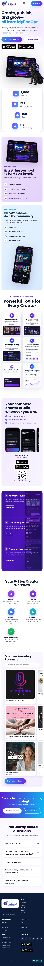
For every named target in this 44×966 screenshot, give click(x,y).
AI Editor (23, 908)
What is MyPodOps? (13, 843)
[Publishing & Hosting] (12, 349)
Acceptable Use (6, 942)
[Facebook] (22, 938)
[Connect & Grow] (32, 349)
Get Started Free (12, 811)
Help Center (4, 927)
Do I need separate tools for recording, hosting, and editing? (19, 852)
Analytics (23, 910)
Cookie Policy (5, 945)
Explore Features (31, 811)
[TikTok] (41, 938)
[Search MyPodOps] (28, 3)
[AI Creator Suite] (32, 324)
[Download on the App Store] (8, 46)
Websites (24, 913)
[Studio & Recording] (12, 324)
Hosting (23, 902)
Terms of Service (6, 940)
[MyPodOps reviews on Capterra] (37, 961)
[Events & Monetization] (12, 375)
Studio (23, 905)
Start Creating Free (11, 39)
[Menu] (24, 3)
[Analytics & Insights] (32, 375)
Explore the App (32, 39)
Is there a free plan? (13, 862)
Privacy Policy (5, 937)
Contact (23, 925)
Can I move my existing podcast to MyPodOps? (19, 871)
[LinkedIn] (37, 938)
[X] (30, 938)
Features (4, 922)
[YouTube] (33, 938)
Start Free (36, 3)
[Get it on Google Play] (26, 46)
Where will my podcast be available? (16, 881)
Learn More (10, 507)
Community (4, 930)
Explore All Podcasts (15, 781)
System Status (5, 947)
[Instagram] (26, 938)
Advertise (24, 927)
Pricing (3, 925)
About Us (24, 922)
